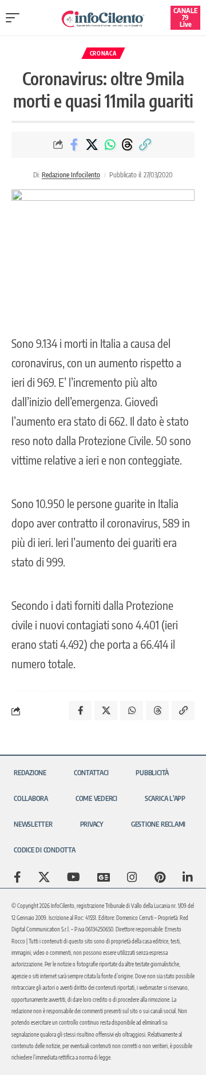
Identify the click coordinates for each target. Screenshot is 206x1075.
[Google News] (103, 877)
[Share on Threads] (128, 145)
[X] (44, 877)
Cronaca (103, 53)
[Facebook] (17, 877)
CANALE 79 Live (185, 17)
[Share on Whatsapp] (110, 145)
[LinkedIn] (188, 877)
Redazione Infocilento (71, 174)
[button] (15, 17)
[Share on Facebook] (74, 145)
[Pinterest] (160, 877)
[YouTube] (73, 877)
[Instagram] (132, 877)
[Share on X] (92, 145)
